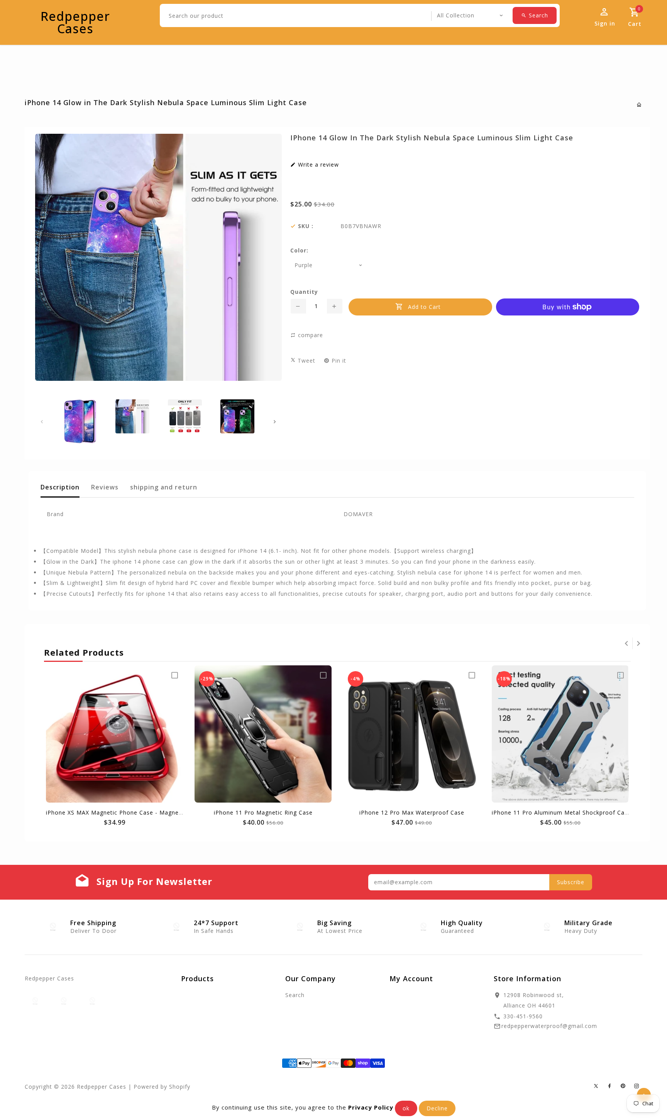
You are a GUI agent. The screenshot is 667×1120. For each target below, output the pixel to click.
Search (295, 995)
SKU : (305, 226)
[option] (80, 421)
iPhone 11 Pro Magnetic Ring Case (263, 812)
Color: (299, 250)
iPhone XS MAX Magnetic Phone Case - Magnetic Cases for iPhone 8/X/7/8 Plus (159, 812)
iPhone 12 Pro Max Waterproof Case (411, 812)
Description (60, 487)
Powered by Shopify (162, 1086)
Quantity (304, 292)
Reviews (105, 487)
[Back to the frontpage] (639, 104)
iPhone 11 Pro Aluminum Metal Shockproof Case (561, 812)
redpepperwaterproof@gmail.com (549, 1026)
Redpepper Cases (75, 22)
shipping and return (163, 487)
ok (406, 1108)
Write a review (317, 164)
